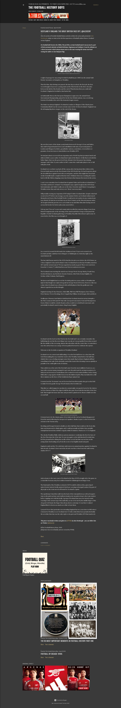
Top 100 (63, 20)
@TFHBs (69, 521)
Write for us (40, 20)
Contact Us (46, 20)
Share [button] (24, 28)
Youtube (30, 20)
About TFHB (53, 20)
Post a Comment (45, 545)
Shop (35, 20)
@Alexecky (51, 523)
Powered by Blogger (62, 700)
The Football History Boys (46, 7)
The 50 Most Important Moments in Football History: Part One (67, 640)
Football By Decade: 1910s (51, 653)
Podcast (59, 20)
